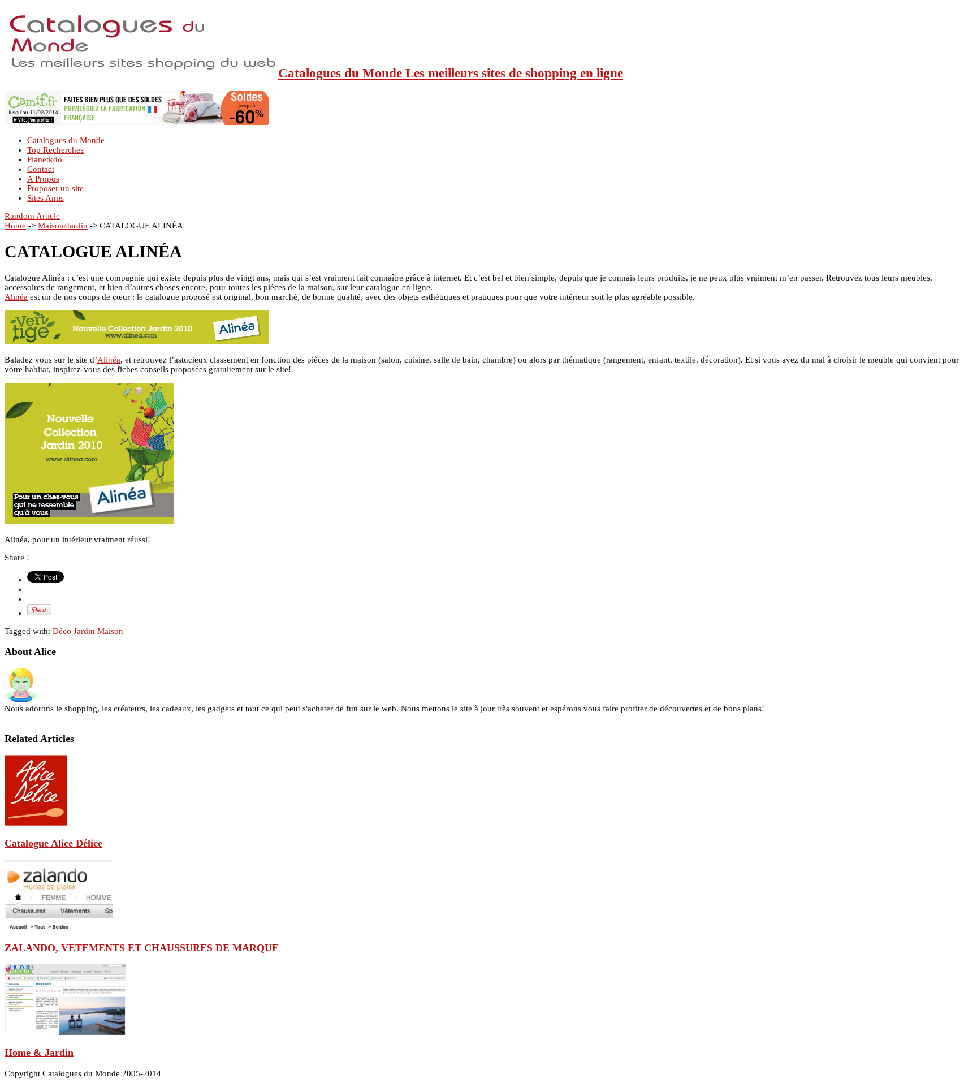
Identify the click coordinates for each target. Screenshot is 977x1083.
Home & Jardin (39, 1052)
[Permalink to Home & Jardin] (65, 1032)
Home (15, 225)
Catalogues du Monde (66, 140)
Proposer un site (55, 188)
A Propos (43, 178)
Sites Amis (45, 197)
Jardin (84, 631)
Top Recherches (55, 149)
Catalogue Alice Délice (53, 843)
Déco (62, 631)
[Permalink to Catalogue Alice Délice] (36, 822)
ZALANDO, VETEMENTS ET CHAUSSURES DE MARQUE (142, 947)
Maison (110, 631)
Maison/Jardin (63, 225)
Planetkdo (44, 159)
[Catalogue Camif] (137, 122)
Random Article (32, 216)
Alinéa (16, 296)
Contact (40, 169)
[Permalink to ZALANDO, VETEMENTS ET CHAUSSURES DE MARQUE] (59, 927)
